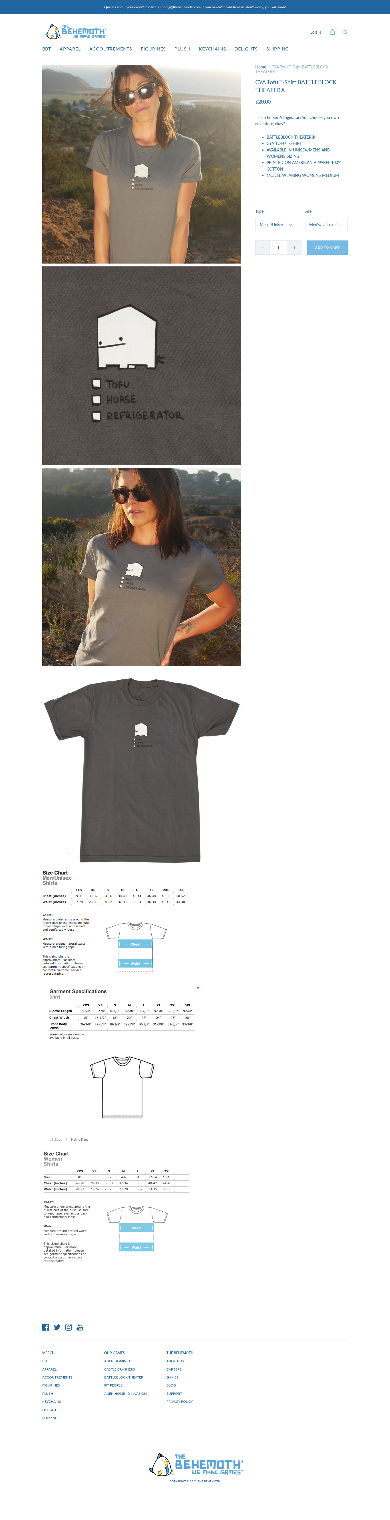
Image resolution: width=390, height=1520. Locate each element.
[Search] (345, 33)
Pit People (113, 1385)
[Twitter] (57, 1328)
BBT (46, 48)
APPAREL (70, 48)
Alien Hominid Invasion (125, 1393)
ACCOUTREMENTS (110, 48)
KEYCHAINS (212, 48)
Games (172, 1377)
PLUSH (182, 48)
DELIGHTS (246, 48)
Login (315, 32)
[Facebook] (45, 1328)
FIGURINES (153, 48)
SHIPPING (277, 48)
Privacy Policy (179, 1401)
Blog (171, 1385)
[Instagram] (68, 1328)
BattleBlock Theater (123, 1377)
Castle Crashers (119, 1369)
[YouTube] (80, 1328)
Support (174, 1393)
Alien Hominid (117, 1361)
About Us (175, 1361)
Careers (174, 1369)
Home (260, 66)
